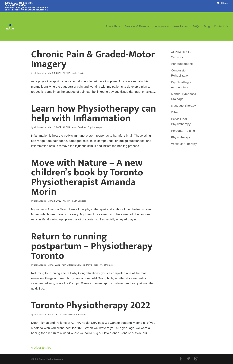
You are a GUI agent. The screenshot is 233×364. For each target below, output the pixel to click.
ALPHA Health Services (74, 73)
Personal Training (183, 130)
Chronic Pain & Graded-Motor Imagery (93, 59)
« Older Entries (41, 347)
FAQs (196, 26)
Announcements (182, 63)
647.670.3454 (19, 5)
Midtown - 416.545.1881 (20, 3)
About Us (111, 26)
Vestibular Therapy (184, 143)
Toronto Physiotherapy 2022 (90, 305)
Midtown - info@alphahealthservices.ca (26, 7)
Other (175, 112)
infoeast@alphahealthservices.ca (30, 9)
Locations (160, 26)
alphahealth (40, 73)
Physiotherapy (94, 127)
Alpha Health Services (51, 359)
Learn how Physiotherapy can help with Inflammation (93, 113)
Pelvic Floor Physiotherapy (99, 265)
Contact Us (221, 26)
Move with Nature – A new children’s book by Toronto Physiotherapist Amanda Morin (87, 177)
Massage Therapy (183, 105)
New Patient (180, 26)
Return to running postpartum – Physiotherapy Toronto (91, 246)
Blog (207, 26)
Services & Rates (135, 26)
